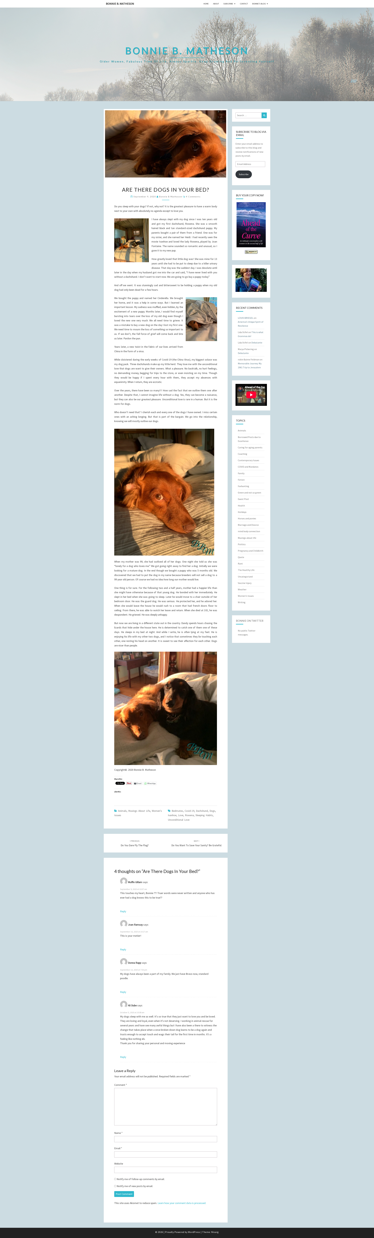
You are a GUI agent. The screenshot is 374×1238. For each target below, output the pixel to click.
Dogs (212, 810)
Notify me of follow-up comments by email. (141, 1179)
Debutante (256, 342)
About (216, 3)
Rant (240, 563)
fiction (241, 479)
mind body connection (249, 531)
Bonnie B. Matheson (120, 3)
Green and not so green (249, 492)
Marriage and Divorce (248, 524)
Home (206, 3)
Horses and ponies (247, 518)
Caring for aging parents (250, 447)
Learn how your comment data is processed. (182, 1203)
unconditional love (178, 819)
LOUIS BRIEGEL (245, 317)
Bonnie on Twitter (249, 620)
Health (241, 505)
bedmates (177, 810)
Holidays (242, 512)
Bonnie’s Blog (259, 3)
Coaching (242, 453)
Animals (122, 810)
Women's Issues (246, 595)
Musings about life (139, 810)
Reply (123, 911)
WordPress (194, 1232)
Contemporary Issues (248, 460)
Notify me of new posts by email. (135, 1186)
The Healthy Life (246, 570)
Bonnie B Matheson (170, 196)
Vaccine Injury (244, 583)
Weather (242, 589)
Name (118, 1133)
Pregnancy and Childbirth (250, 550)
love (180, 815)
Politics (242, 544)
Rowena (189, 815)
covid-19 (189, 810)
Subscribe (228, 3)
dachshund (202, 810)
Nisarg (215, 1232)
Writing (241, 602)
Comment (120, 1085)
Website (118, 1163)
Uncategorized (245, 576)
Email (118, 1148)
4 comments (193, 196)
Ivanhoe (172, 815)
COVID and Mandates (248, 466)
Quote (241, 557)
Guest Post (243, 499)
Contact (244, 3)
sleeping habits (204, 815)
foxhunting (243, 486)
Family (241, 473)
